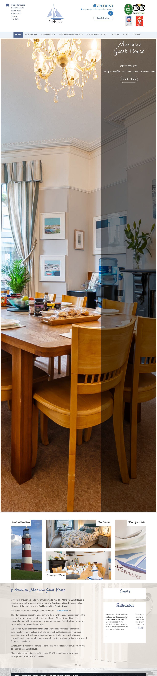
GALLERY (115, 35)
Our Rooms (104, 523)
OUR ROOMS (31, 35)
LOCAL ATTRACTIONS (97, 35)
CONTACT (137, 35)
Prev (4, 275)
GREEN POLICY (48, 35)
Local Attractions (21, 523)
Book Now (138, 79)
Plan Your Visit (136, 523)
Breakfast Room (56, 576)
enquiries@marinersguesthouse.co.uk (97, 9)
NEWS (126, 35)
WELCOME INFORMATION (71, 35)
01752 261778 (104, 6)
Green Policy (62, 611)
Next (153, 275)
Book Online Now (103, 18)
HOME (18, 35)
